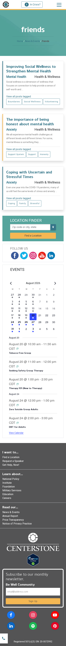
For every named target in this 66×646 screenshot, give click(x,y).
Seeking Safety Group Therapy (26, 370)
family (22, 203)
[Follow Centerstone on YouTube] (42, 255)
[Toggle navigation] (59, 4)
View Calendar (16, 433)
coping (11, 203)
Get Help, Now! (10, 464)
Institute (7, 482)
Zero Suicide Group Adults (23, 409)
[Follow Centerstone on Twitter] (24, 255)
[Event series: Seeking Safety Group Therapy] (17, 366)
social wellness (32, 102)
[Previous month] (11, 283)
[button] (11, 615)
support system (16, 154)
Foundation (8, 486)
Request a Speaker (13, 461)
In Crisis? (35, 4)
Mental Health (16, 77)
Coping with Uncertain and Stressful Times (29, 174)
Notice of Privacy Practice (17, 523)
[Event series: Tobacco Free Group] (17, 348)
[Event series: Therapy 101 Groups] (17, 384)
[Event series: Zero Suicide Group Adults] (17, 405)
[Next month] (55, 283)
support (32, 154)
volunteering (51, 102)
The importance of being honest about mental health (30, 121)
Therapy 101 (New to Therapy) (25, 388)
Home (20, 41)
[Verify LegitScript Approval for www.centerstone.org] (33, 559)
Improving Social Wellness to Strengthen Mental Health (31, 68)
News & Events (32, 41)
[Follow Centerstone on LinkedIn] (51, 255)
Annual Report (10, 515)
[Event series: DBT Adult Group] (17, 422)
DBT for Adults (17, 427)
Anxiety (11, 129)
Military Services (11, 490)
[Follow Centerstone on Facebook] (15, 255)
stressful (35, 203)
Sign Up (33, 601)
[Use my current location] (53, 227)
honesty (44, 154)
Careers (6, 498)
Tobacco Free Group (20, 353)
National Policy (10, 478)
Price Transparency (13, 519)
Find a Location (33, 235)
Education (7, 494)
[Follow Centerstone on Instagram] (33, 255)
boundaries (14, 102)
